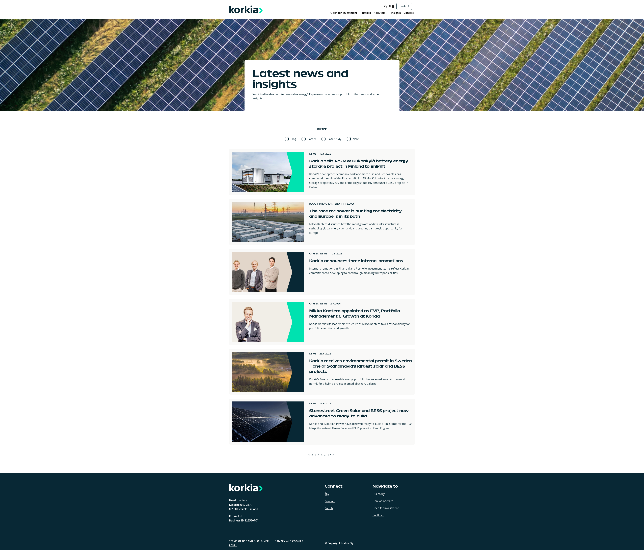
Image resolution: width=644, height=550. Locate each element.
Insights (396, 13)
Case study (334, 139)
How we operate (382, 501)
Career (312, 139)
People (329, 508)
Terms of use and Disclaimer (249, 541)
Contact (409, 13)
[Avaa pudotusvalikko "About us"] (387, 13)
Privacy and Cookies (289, 541)
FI (390, 6)
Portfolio (365, 13)
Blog (293, 139)
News (356, 139)
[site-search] (388, 7)
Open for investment (343, 13)
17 (329, 455)
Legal (233, 545)
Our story (378, 494)
